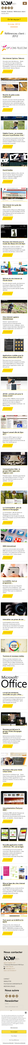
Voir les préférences (14, 1040)
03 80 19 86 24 (9, 967)
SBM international (9, 546)
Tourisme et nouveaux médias (13, 656)
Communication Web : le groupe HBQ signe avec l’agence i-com (11, 471)
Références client (19, 11)
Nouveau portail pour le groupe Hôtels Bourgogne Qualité (12, 731)
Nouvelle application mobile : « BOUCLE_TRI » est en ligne (13, 846)
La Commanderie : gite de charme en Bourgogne (12, 508)
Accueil (3, 11)
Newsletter (7, 981)
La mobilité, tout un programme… (10, 582)
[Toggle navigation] (25, 3)
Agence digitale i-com (9, 963)
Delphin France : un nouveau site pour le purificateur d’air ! (13, 134)
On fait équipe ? (14, 19)
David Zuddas (8, 170)
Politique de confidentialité (8, 1043)
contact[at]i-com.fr (10, 968)
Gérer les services (14, 1027)
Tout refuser (14, 1036)
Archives (10, 11)
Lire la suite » (8, 71)
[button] (26, 1012)
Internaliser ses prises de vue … (14, 619)
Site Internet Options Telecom (13, 58)
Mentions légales (9, 986)
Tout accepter (14, 1032)
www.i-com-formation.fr (10, 970)
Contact (6, 979)
